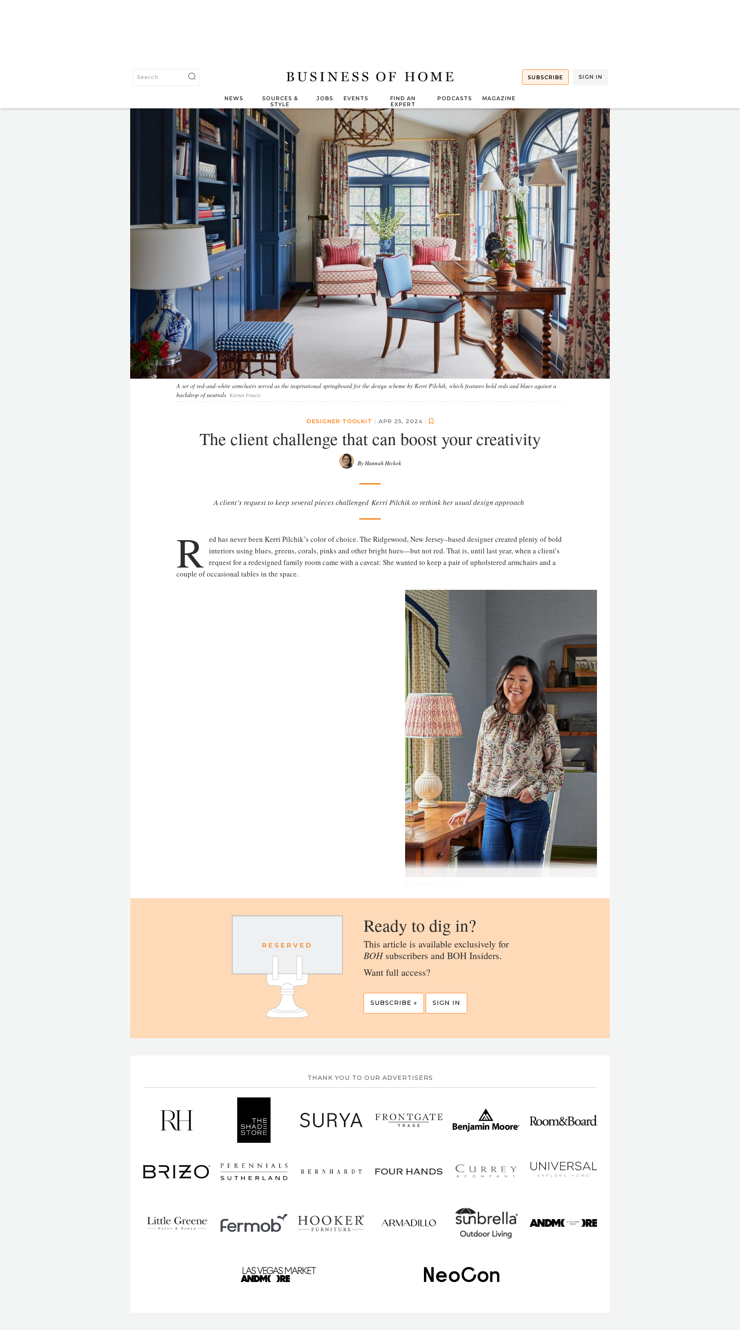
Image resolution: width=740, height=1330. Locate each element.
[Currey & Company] (486, 1171)
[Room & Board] (563, 1120)
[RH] (176, 1120)
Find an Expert (403, 101)
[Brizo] (176, 1171)
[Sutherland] (254, 1171)
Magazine (499, 98)
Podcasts (454, 98)
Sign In (591, 77)
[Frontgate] (408, 1120)
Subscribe (545, 77)
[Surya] (331, 1120)
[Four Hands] (408, 1171)
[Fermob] (254, 1223)
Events (355, 98)
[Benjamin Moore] (486, 1120)
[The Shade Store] (254, 1120)
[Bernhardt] (331, 1171)
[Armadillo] (408, 1223)
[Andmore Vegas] (278, 1274)
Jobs (324, 98)
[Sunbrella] (486, 1223)
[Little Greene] (176, 1223)
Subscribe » (393, 1003)
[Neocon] (462, 1274)
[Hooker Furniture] (331, 1223)
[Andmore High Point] (563, 1223)
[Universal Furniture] (563, 1171)
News (233, 98)
